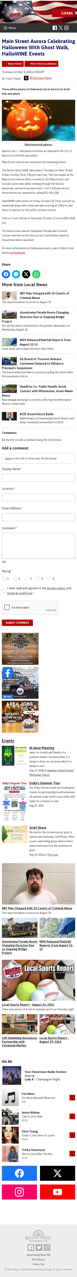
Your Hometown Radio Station (45, 1072)
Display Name (12, 469)
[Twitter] (39, 1247)
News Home (15, 63)
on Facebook (17, 252)
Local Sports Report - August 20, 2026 (28, 1004)
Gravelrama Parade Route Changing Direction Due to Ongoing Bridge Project (35, 317)
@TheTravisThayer (41, 78)
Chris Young (30, 1131)
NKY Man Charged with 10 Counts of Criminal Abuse (37, 908)
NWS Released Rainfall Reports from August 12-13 (56, 945)
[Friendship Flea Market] (38, 649)
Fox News (28, 1093)
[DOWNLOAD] (72, 1097)
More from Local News (43, 63)
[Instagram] (66, 28)
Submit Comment (17, 622)
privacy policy (56, 588)
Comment (9, 528)
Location (8, 488)
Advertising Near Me (38, 1254)
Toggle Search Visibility (72, 28)
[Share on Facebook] (6, 274)
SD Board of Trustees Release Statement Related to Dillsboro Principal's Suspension (33, 363)
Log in (8, 458)
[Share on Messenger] (16, 274)
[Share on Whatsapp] (36, 274)
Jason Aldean (31, 1112)
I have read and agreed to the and (39, 590)
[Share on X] (26, 274)
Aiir (49, 1269)
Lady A (29, 1079)
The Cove (52, 854)
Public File (38, 1264)
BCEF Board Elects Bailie (36, 414)
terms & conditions (20, 593)
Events (8, 740)
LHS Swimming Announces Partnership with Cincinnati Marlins (19, 1041)
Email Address (12, 508)
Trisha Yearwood (33, 1150)
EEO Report (38, 1259)
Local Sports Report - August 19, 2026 (54, 1039)
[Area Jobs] (38, 717)
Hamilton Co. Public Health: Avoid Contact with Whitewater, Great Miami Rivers (37, 391)
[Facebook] (55, 28)
